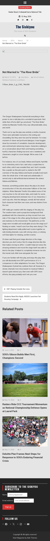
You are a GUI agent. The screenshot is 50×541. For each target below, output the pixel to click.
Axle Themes (32, 538)
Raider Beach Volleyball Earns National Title (25, 12)
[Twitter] (18, 20)
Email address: (8, 500)
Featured (12, 80)
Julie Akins (24, 77)
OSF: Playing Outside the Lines (18, 289)
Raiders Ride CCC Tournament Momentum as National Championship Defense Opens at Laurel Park (24, 408)
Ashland (5, 80)
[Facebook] (32, 20)
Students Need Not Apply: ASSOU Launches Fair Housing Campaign (22, 297)
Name (4, 495)
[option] (25, 12)
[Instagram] (23, 20)
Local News (21, 80)
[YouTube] (27, 20)
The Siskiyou (25, 26)
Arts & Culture (39, 77)
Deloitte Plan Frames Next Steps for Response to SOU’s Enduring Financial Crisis (22, 457)
